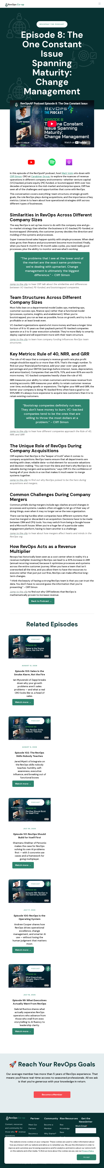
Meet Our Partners (33, 1126)
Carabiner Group (40, 176)
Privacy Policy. (88, 1151)
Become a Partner (33, 1135)
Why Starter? (50, 1133)
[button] (99, 4)
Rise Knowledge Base (65, 1128)
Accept (86, 1157)
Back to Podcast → (41, 601)
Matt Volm (67, 173)
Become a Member (52, 1094)
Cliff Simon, (16, 176)
